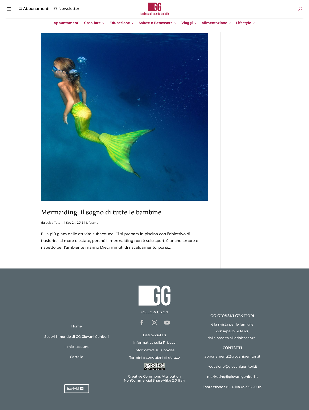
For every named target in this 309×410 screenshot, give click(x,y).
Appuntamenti (66, 23)
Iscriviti (73, 389)
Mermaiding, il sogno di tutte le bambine (101, 212)
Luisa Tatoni (54, 222)
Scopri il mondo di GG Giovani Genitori (76, 337)
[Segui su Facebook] (141, 322)
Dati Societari (154, 335)
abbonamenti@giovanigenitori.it (232, 356)
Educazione (120, 23)
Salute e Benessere (156, 23)
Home (76, 326)
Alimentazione (214, 23)
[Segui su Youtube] (167, 322)
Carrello (76, 357)
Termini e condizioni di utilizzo (154, 357)
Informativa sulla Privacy (154, 343)
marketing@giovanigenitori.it (232, 377)
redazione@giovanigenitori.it (232, 367)
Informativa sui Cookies (154, 350)
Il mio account (77, 347)
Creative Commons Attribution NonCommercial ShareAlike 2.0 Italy (154, 378)
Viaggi (187, 23)
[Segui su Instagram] (154, 322)
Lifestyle (243, 23)
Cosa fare (92, 23)
